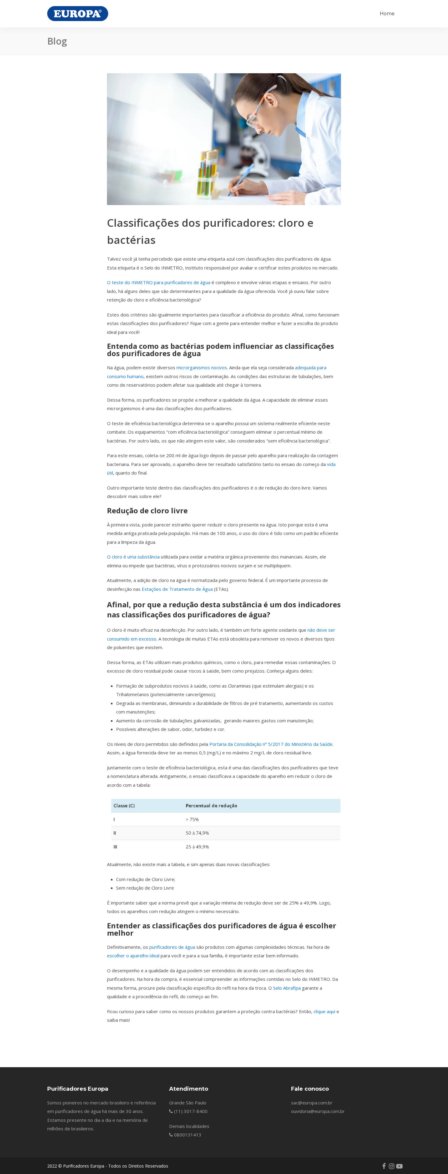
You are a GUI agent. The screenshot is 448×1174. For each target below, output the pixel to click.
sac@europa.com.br (311, 1103)
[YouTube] (399, 1166)
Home (387, 13)
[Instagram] (392, 1166)
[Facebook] (384, 1166)
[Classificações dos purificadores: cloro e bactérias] (224, 139)
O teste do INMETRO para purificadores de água (158, 282)
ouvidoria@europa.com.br (318, 1111)
